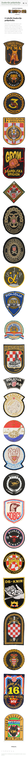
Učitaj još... (14, 746)
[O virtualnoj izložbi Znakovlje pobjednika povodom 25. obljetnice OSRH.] (17, 15)
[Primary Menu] (24, 3)
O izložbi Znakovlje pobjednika (13, 19)
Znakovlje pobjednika (10, 2)
